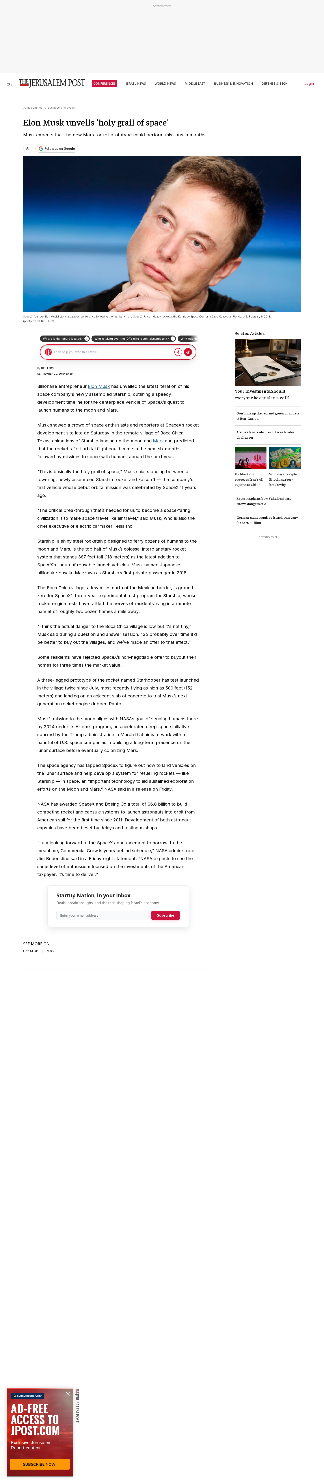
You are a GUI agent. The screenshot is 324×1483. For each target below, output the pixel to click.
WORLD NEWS (165, 83)
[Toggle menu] (9, 83)
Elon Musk (99, 386)
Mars (158, 440)
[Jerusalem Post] (49, 83)
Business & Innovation (62, 107)
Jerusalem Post (33, 107)
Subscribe (165, 915)
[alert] (40, 1432)
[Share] (27, 148)
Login (309, 83)
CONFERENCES (104, 83)
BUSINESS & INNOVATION (233, 83)
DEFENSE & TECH (274, 83)
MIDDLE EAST (195, 83)
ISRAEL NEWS (136, 83)
